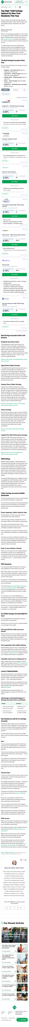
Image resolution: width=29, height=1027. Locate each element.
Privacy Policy (12, 1018)
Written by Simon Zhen (6, 29)
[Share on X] (15, 7)
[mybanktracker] (6, 2)
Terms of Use (4, 1018)
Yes (10, 907)
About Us (3, 1012)
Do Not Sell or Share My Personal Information (21, 1013)
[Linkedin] (25, 859)
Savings (7, 852)
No (21, 907)
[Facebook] (23, 859)
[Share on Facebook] (20, 7)
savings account (8, 39)
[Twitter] (21, 859)
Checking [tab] (15, 89)
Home (2, 852)
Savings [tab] (5, 89)
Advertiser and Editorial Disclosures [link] (19, 2)
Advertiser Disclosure (22, 97)
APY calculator (22, 663)
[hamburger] (27, 2)
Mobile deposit (12, 653)
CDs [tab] (24, 89)
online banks (7, 687)
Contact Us (10, 1012)
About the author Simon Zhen (14, 868)
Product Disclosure (14, 119)
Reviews (11, 852)
